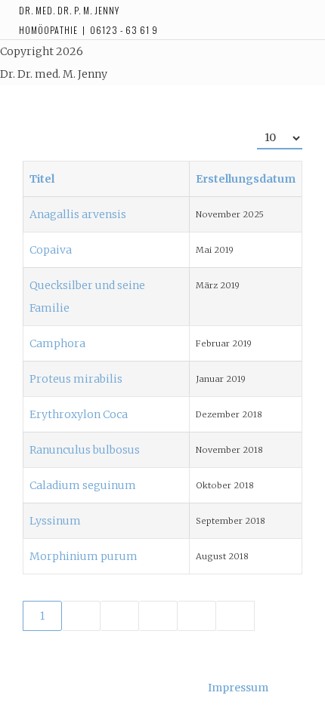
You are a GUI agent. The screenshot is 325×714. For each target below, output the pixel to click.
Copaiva (50, 250)
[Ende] (235, 616)
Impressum (238, 687)
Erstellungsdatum (246, 179)
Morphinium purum (83, 556)
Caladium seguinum (82, 485)
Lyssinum (55, 521)
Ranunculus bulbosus (84, 450)
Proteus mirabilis (75, 379)
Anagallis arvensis (77, 214)
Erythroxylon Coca (78, 414)
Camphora (57, 343)
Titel (41, 179)
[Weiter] (197, 616)
